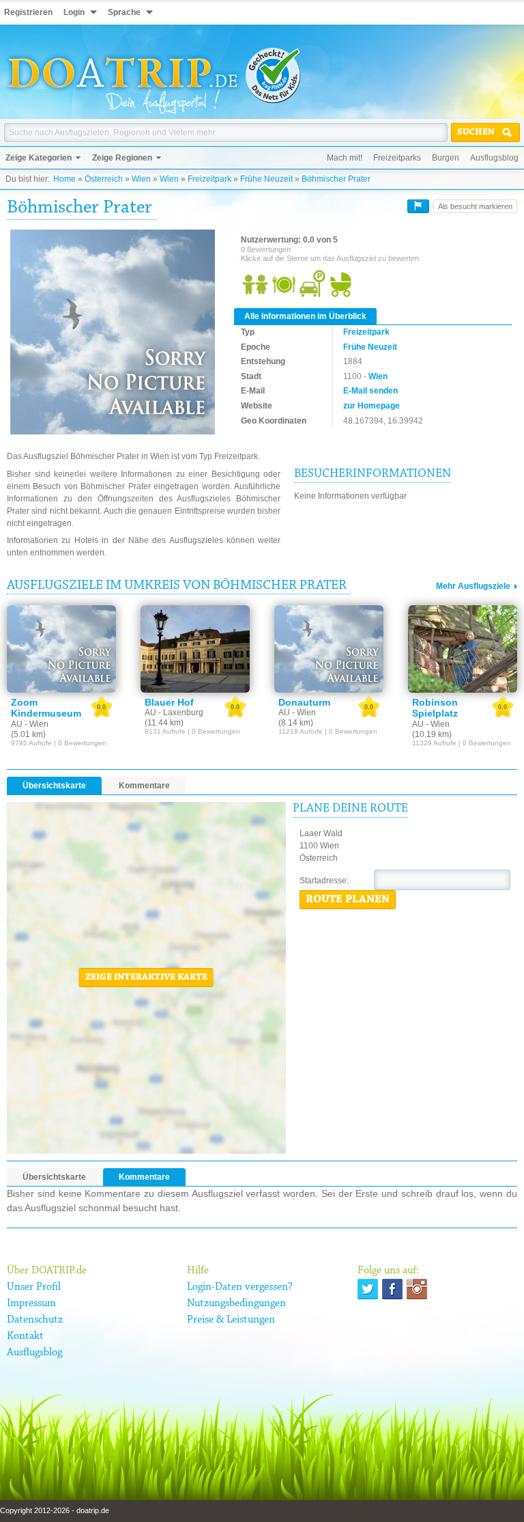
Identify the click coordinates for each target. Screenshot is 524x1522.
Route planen (348, 899)
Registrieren (28, 12)
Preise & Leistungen (231, 1319)
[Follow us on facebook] (392, 1289)
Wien (141, 179)
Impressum (31, 1303)
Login (74, 12)
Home (64, 179)
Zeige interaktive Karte (146, 977)
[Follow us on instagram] (417, 1289)
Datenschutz (35, 1319)
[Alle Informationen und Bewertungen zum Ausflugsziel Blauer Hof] (195, 649)
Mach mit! (344, 158)
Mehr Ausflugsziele (473, 586)
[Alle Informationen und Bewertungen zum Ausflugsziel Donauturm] (328, 649)
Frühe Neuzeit (266, 179)
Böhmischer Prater (336, 179)
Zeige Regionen (122, 158)
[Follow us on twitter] (368, 1289)
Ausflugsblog (494, 158)
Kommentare (144, 785)
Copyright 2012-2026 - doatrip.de (54, 1510)
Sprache (124, 12)
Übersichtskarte (54, 785)
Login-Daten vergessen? (240, 1287)
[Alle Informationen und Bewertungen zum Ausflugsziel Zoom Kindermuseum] (61, 649)
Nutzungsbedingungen (236, 1303)
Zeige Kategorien (38, 158)
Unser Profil (34, 1287)
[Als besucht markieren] (418, 206)
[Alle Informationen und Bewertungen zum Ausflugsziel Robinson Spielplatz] (462, 649)
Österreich (104, 179)
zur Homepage (371, 406)
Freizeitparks (397, 158)
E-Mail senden (370, 391)
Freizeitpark (209, 179)
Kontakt (25, 1336)
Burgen (445, 158)
